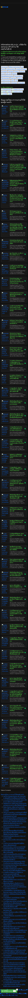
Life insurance (5, 78)
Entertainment (7, 89)
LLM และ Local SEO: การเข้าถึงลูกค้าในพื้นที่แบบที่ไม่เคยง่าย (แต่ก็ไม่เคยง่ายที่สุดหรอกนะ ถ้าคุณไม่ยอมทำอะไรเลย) (15, 814)
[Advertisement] (14, 24)
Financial (19, 78)
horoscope (4, 67)
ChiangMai (21, 83)
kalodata (10, 71)
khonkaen (4, 71)
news (9, 91)
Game (3, 69)
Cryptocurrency (10, 69)
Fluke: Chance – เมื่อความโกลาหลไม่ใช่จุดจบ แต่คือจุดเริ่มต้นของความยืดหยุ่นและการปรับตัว (14, 808)
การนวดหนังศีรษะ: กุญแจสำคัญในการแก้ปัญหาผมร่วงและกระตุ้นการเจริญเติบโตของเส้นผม (14, 971)
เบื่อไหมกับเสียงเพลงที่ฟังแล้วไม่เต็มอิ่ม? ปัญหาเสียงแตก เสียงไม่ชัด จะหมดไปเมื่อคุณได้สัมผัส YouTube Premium (14, 832)
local (4, 91)
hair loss (22, 71)
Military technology (14, 67)
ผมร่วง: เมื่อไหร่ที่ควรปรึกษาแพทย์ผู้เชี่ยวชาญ (15, 930)
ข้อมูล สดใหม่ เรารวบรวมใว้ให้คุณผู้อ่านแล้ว (12, 794)
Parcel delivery (18, 76)
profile (5, 94)
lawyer (24, 69)
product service (17, 91)
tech (12, 80)
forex (2, 74)
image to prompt (18, 89)
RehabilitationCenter (7, 76)
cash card (8, 74)
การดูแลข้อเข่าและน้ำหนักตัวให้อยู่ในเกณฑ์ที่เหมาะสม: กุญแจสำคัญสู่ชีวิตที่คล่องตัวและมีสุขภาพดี (15, 959)
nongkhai (18, 69)
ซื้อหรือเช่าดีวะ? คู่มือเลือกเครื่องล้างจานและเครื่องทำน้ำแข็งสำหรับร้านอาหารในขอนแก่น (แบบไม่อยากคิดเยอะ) (14, 823)
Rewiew (14, 74)
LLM (22, 67)
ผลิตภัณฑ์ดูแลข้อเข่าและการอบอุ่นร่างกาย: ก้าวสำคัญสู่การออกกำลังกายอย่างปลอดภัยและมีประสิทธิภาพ (14, 977)
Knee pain (13, 78)
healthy (16, 71)
